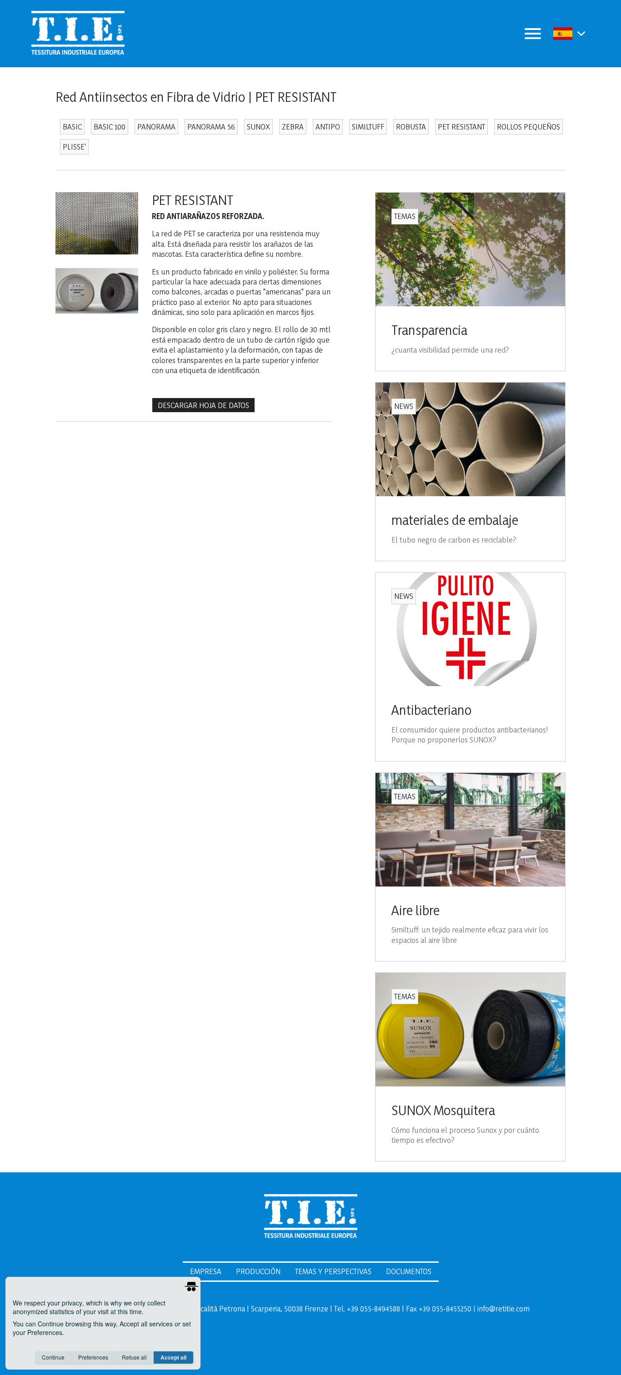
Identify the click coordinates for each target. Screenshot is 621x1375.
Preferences (93, 1357)
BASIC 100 (109, 126)
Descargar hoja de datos (203, 405)
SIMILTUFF (368, 126)
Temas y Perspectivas (333, 1271)
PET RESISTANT (461, 126)
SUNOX (258, 126)
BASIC (72, 126)
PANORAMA (156, 126)
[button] (581, 33)
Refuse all (134, 1357)
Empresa (205, 1271)
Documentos (408, 1271)
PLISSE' (74, 146)
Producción (258, 1271)
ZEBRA (293, 126)
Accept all (173, 1357)
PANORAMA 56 (211, 126)
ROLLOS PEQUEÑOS (528, 126)
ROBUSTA (411, 126)
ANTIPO (328, 126)
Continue (53, 1357)
